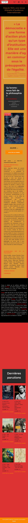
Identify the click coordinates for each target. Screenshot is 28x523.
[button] (14, 2)
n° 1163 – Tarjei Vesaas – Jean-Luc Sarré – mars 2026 (6, 467)
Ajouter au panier (14, 152)
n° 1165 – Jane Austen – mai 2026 (5, 436)
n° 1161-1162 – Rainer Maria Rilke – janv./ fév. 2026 (18, 466)
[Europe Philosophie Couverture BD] (14, 128)
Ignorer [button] (14, 521)
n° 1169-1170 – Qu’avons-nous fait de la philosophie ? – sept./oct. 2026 (6, 404)
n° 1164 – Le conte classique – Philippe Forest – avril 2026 (18, 437)
